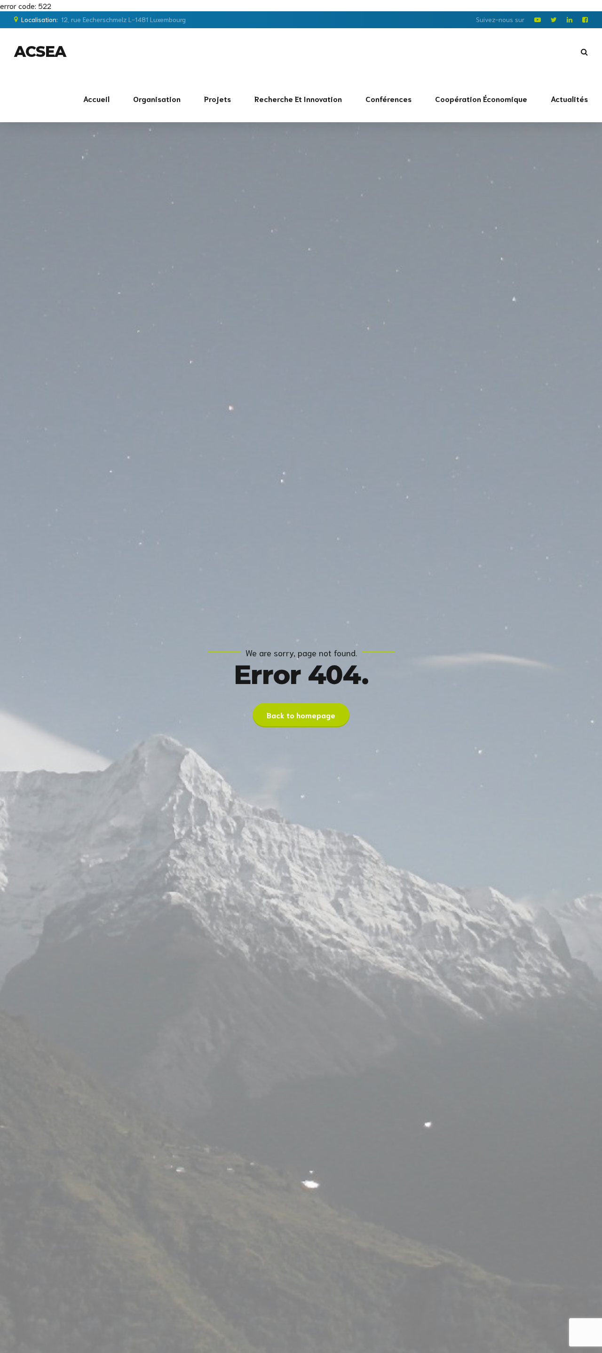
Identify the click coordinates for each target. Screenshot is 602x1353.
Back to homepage (301, 715)
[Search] (584, 51)
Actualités (569, 98)
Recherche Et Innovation (298, 98)
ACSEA (40, 51)
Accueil (96, 98)
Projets (217, 98)
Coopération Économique (481, 98)
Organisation (157, 98)
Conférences (388, 98)
